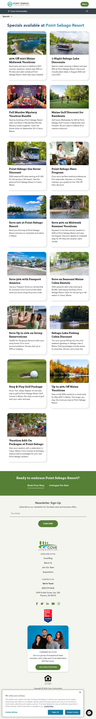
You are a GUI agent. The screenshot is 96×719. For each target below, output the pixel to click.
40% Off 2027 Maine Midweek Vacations (22, 60)
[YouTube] (53, 604)
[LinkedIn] (47, 604)
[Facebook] (37, 604)
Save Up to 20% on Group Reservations (25, 334)
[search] (87, 11)
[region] (43, 703)
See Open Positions (48, 667)
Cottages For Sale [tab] (59, 485)
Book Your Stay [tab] (36, 485)
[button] (89, 712)
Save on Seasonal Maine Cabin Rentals (67, 280)
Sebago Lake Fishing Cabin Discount (65, 334)
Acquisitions (48, 572)
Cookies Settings (11, 712)
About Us (48, 563)
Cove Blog (48, 558)
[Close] (80, 692)
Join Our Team (48, 567)
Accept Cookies (72, 712)
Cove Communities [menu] (19, 11)
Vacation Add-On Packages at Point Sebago (26, 442)
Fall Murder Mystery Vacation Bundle (23, 114)
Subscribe (48, 523)
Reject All (55, 712)
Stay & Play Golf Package (25, 386)
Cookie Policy (49, 706)
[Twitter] (42, 604)
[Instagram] (58, 604)
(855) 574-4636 (48, 588)
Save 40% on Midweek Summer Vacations (66, 224)
